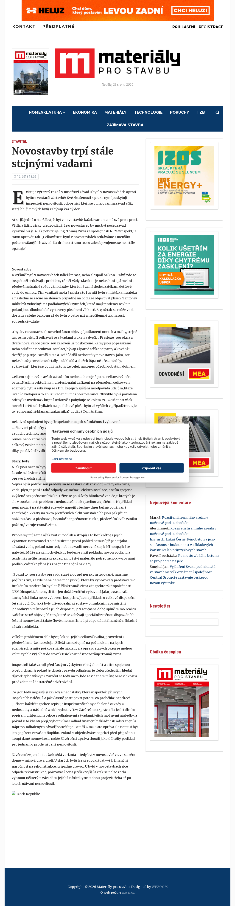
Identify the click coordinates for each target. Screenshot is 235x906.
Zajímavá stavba (124, 125)
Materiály (115, 112)
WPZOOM (160, 887)
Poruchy (179, 112)
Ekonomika (85, 112)
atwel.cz (128, 892)
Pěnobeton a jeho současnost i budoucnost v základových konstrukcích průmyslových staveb (182, 544)
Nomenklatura (45, 112)
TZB (201, 112)
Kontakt (24, 26)
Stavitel (19, 141)
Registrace (211, 27)
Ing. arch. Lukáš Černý (168, 539)
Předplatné (58, 26)
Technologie (148, 112)
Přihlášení (183, 27)
